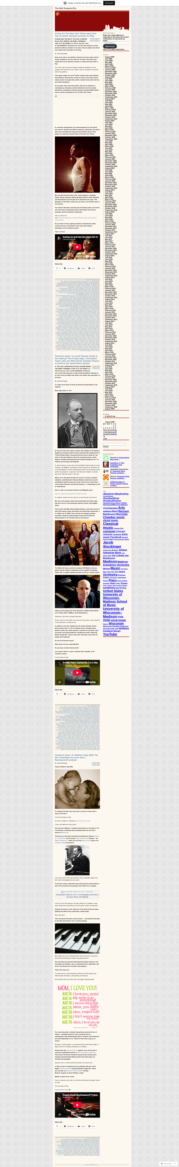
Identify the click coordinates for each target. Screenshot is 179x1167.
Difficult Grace (92, 320)
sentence (82, 342)
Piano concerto (64, 738)
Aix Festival (67, 310)
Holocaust (87, 327)
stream (63, 344)
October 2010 (110, 383)
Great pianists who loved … (119, 458)
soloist (97, 741)
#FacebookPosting (83, 292)
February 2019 (110, 201)
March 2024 (109, 108)
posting (95, 738)
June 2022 (109, 141)
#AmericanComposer (82, 707)
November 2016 (111, 250)
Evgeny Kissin (77, 322)
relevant (86, 340)
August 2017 (109, 234)
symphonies (69, 743)
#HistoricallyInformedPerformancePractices (67, 295)
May (76, 332)
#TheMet (67, 306)
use (78, 745)
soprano (109, 585)
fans (73, 323)
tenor (70, 345)
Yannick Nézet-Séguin (85, 350)
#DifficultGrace (84, 289)
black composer (92, 314)
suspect (58, 345)
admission (58, 724)
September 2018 (111, 210)
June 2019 (109, 194)
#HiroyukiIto (96, 294)
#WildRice (78, 1145)
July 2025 (108, 79)
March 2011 (109, 374)
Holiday (91, 1147)
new (92, 736)
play (57, 1151)
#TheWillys (79, 719)
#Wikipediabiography (85, 721)
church (59, 727)
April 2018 (109, 219)
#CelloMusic (78, 286)
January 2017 (110, 246)
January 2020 (110, 181)
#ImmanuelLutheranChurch (63, 713)
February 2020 (110, 179)
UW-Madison (83, 745)
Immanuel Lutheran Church (79, 731)
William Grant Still (94, 348)
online (61, 337)
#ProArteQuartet (71, 717)
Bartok (80, 312)
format (88, 323)
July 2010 (108, 389)
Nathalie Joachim (90, 334)
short (61, 343)
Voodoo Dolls (68, 748)
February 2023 (110, 132)
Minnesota (76, 333)
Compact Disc (79, 727)
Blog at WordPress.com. (91, 1164)
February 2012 (110, 354)
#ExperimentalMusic (64, 292)
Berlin (70, 314)
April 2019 (109, 197)
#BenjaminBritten (95, 283)
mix (90, 333)
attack (59, 312)
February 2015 (110, 288)
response (88, 739)
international (84, 328)
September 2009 (111, 407)
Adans (62, 310)
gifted (66, 731)
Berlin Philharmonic (77, 314)
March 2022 (109, 146)
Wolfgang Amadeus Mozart (79, 349)
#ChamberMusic (86, 286)
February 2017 (110, 245)
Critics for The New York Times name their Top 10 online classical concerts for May (76, 34)
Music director (71, 736)
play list (72, 339)
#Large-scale (72, 714)
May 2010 (108, 392)
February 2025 (110, 88)
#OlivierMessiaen (95, 300)
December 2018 (111, 205)
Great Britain (85, 1147)
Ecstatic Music (95, 321)
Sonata (86, 343)
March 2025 (109, 86)
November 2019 (111, 184)
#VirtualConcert (85, 307)
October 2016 (110, 252)
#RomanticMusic (95, 1143)
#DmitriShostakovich (94, 289)
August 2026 (109, 57)
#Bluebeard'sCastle (61, 286)
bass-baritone (86, 312)
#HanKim (87, 293)
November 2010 (111, 381)
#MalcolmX (86, 298)
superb (63, 743)
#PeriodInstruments (82, 301)
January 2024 (110, 112)
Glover (90, 325)
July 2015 (108, 279)
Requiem (82, 739)
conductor (72, 318)
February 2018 (110, 223)
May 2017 (108, 239)
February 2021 (110, 157)
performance (113, 577)
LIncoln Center (84, 331)
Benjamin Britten (64, 314)
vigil (58, 348)
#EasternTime (71, 290)
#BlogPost (89, 284)
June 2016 (109, 259)
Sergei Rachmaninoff (82, 838)
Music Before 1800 (66, 334)
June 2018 (109, 215)
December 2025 (111, 71)
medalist (64, 734)
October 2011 (110, 361)
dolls (85, 728)
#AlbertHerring (80, 281)
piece (94, 338)
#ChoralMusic (71, 287)
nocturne (64, 737)
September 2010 (111, 385)
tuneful (93, 743)
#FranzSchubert (72, 293)
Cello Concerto (95, 725)
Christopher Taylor (94, 726)
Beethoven (109, 514)
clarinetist (60, 317)
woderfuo (68, 349)
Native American (80, 736)
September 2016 (111, 254)
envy (64, 730)
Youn (93, 350)
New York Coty (75, 335)
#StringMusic (59, 719)
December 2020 (111, 161)
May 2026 (108, 62)
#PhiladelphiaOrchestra (93, 301)
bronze (71, 725)
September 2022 (111, 139)
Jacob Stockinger (92, 328)
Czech (77, 728)
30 (116, 434)
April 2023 (109, 128)
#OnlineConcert (62, 301)
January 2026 (110, 70)
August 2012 (109, 343)
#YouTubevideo (95, 309)
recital (97, 339)
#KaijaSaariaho (87, 297)
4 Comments (96, 765)
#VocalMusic (68, 721)
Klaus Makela (68, 331)
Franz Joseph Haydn (64, 325)
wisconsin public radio (88, 1155)
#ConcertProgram (94, 287)
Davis (62, 320)
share (57, 343)
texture (74, 345)
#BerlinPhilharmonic (62, 284)
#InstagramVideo (65, 1140)
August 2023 (109, 121)
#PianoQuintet (95, 716)
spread (79, 742)
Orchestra (69, 337)
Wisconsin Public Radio (73, 1070)
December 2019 (111, 183)
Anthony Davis (95, 310)
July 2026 (108, 59)
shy (71, 343)
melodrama (96, 1149)
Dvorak (66, 1147)
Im (68, 328)
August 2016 (109, 256)
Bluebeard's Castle (73, 315)
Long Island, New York (83, 821)
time (75, 346)
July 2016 (108, 257)
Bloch (63, 315)
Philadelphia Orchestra (69, 338)
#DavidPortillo (95, 288)
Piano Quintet (80, 738)
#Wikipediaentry (95, 721)
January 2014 (110, 312)
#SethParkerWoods (78, 304)
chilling (85, 316)
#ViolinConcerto (88, 720)
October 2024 (110, 95)
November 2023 (111, 115)
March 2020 (109, 177)
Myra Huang (82, 334)
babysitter (67, 1146)
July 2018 (108, 214)
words (87, 349)
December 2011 (110, 358)
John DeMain (79, 732)
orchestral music (77, 337)
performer (93, 337)
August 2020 (109, 168)
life (76, 331)
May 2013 (108, 327)
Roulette (97, 340)
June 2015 (109, 281)
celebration (96, 315)
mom (71, 1150)
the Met (90, 345)
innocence (72, 328)
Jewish (63, 329)
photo (77, 338)
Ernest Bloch (65, 322)
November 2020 (111, 163)
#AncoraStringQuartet (93, 707)
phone (94, 1150)
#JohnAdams (73, 297)
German (81, 325)
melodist (69, 734)
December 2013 (111, 314)
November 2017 (111, 228)
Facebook (91, 322)
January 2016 (110, 268)
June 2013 (109, 325)
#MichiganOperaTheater (66, 299)
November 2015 (111, 272)
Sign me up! (110, 46)
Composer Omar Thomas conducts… (117, 472)
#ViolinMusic (96, 720)
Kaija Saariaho (83, 329)
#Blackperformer (82, 284)
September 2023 (111, 119)
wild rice (72, 1155)
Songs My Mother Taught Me (69, 742)
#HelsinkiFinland (95, 293)
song (89, 343)
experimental (85, 322)
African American (65, 724)
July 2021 (108, 148)
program (90, 339)
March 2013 (109, 330)
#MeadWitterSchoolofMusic (92, 714)
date (95, 318)
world (84, 749)
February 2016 (110, 267)
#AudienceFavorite (72, 708)
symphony (63, 345)
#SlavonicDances (80, 717)
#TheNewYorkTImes (75, 306)
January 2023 (110, 133)
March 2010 (109, 396)
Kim (60, 331)
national (97, 334)
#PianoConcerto (79, 716)
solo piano (92, 741)
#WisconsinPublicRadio (87, 1145)
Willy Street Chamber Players (85, 748)
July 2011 (108, 367)
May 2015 (108, 283)
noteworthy (82, 335)
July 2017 (108, 236)
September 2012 (111, 341)
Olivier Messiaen (90, 335)
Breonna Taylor (85, 315)
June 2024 (109, 102)
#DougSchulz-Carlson (61, 290)
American (73, 724)
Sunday (62, 1152)
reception (77, 739)
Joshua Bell (76, 329)
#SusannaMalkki (65, 305)
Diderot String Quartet (77, 320)
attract (58, 725)
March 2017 (109, 243)
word (78, 749)
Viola (61, 348)
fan (70, 323)
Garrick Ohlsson (72, 1050)
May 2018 (108, 217)
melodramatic (59, 1150)
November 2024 (111, 93)
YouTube (97, 350)
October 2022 (110, 137)
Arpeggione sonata (91, 311)
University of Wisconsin (67, 744)
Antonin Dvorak (65, 1068)
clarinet (97, 316)
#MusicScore (67, 1141)
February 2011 (110, 376)
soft (82, 343)
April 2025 (109, 84)
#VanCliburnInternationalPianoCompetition (72, 720)
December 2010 (111, 380)
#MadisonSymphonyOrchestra (91, 1140)
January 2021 (110, 159)
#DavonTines (64, 289)
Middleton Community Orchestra (84, 734)
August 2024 (109, 99)
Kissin (63, 331)
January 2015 (110, 290)
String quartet (68, 344)
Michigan (58, 333)
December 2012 (111, 336)
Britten (91, 315)
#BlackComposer (72, 284)
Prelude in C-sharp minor (74, 1151)
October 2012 (110, 339)
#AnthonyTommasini (83, 282)
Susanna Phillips (95, 344)
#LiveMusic (71, 298)
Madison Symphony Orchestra (74, 733)
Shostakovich (66, 343)
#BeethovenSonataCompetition (75, 283)
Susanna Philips (86, 344)
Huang (93, 327)
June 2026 (109, 61)
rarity (94, 339)
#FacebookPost (74, 292)
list (92, 331)
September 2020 (111, 166)
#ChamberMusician (77, 709)
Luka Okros (85, 1149)
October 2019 (110, 186)
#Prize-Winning (86, 1143)
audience (76, 312)
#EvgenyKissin (95, 290)
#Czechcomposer (74, 710)
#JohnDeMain (95, 713)
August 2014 (109, 299)
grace (94, 325)
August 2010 (109, 387)
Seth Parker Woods (94, 342)
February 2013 (110, 332)
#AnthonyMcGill (73, 282)
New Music (60, 335)
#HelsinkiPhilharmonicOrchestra (84, 294)
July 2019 (108, 192)
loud (80, 1149)
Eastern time (87, 321)
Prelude (65, 1151)
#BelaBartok (87, 283)
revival (92, 739)
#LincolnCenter (63, 298)
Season (57, 741)
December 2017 (111, 226)
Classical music (95, 280)
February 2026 (110, 68)
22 (114, 432)
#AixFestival (73, 281)
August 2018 (109, 212)
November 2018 (111, 206)
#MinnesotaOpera (77, 299)
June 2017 (109, 237)
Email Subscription (108, 33)
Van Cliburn (90, 745)
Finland (77, 323)
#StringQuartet (95, 304)
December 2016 (111, 248)
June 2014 (109, 303)
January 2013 (110, 334)
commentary (85, 317)
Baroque (76, 1146)
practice (61, 1151)
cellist (61, 316)
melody (74, 734)
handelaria (114, 463)
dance (81, 728)
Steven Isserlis (95, 343)
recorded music (69, 340)
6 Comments (96, 368)
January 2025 (110, 90)
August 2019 (109, 190)
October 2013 (110, 318)
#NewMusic (79, 300)
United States (92, 346)
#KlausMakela (95, 297)
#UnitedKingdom (61, 1145)
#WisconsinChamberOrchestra (83, 722)
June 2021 (109, 150)
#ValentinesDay (77, 307)
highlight (97, 326)
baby (63, 1146)
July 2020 (108, 170)
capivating (84, 725)
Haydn (70, 326)
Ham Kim (65, 326)
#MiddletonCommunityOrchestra (73, 715)
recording (76, 340)
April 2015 (109, 285)
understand (75, 1152)
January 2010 (110, 400)
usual (98, 346)
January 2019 (110, 203)
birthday (85, 314)
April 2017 (109, 241)
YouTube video (96, 749)
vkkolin (80, 348)
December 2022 (111, 135)
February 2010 (110, 398)
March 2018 (109, 221)
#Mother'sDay (60, 1141)
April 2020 (109, 175)
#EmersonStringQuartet (86, 710)
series (86, 342)
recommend (62, 340)
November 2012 (111, 338)
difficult (86, 320)
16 (116, 430)
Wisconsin (58, 349)
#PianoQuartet (87, 716)
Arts (98, 311)
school (89, 1151)
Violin (75, 747)
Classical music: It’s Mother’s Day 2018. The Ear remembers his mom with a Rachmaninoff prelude (76, 757)
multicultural (60, 736)
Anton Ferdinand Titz (80, 311)
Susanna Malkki (77, 344)
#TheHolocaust (95, 305)
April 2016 (109, 263)
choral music (91, 316)
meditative (80, 332)
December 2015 (111, 270)
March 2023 (109, 130)
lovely (92, 732)
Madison (66, 332)
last (74, 331)
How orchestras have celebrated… (117, 464)
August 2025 (109, 77)
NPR (116, 572)
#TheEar (88, 305)
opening (69, 737)
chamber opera (79, 316)
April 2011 (109, 372)
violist (69, 348)
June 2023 (109, 124)
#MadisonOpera (81, 714)
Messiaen (86, 332)
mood (93, 333)
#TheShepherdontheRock (87, 306)
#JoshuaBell (80, 297)
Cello (64, 316)
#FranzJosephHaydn (94, 292)
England (59, 322)
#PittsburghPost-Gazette (83, 303)
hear (70, 731)
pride (82, 1151)
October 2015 (110, 274)
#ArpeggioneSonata (62, 283)
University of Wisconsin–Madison (67, 745)
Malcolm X (71, 332)
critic (91, 318)
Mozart (97, 333)
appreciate (96, 1145)
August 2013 (109, 321)
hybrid (96, 327)
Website (105, 624)
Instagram (96, 1147)
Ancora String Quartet (82, 724)
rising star (91, 340)
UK (71, 1152)
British (81, 1146)
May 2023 (108, 126)
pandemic (84, 337)
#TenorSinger (82, 305)
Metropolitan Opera (94, 332)
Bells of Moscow (61, 840)
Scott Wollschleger (70, 342)
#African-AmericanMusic (70, 707)
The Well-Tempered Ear (65, 8)
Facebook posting (64, 323)
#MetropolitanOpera (94, 298)
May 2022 (108, 143)
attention (71, 312)
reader (72, 739)
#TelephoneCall (95, 1144)
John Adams (68, 329)
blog (67, 315)
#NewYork (74, 1141)
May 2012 (108, 349)
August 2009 (109, 409)
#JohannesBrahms (86, 713)
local (62, 332)
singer (74, 343)
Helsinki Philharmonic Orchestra (86, 326)
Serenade (62, 741)
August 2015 (109, 277)
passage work (88, 1150)
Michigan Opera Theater (67, 333)
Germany (86, 325)
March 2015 (109, 287)
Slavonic (75, 741)
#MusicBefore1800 (87, 299)
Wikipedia (74, 748)
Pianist (81, 338)
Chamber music (71, 316)
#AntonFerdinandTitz (94, 282)
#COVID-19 (88, 288)
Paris (89, 337)
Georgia (80, 1147)
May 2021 (108, 152)
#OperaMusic (71, 716)
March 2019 (109, 199)
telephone (67, 1152)
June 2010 (109, 391)
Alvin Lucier (88, 310)
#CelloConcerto (95, 708)
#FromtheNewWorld (94, 711)
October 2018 (110, 208)
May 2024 (108, 104)
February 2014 (110, 310)
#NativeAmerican (95, 715)
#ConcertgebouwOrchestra (83, 287)
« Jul (105, 438)
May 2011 (108, 370)
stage (83, 742)
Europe (71, 322)
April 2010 (109, 394)
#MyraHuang (62, 300)
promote (68, 739)
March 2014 (109, 308)
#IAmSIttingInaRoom (84, 295)
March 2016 (109, 265)
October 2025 (110, 75)
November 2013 (111, 316)
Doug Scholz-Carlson (72, 321)
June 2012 (109, 347)
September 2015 (111, 276)
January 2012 (110, 356)
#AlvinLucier (88, 281)
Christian (87, 726)
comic (74, 317)
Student (124, 585)
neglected (87, 736)
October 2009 (110, 405)
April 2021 (109, 153)
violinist (65, 348)
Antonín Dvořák (92, 724)
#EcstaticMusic (80, 290)
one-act (97, 335)
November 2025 (111, 73)
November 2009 (111, 403)
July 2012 (108, 345)
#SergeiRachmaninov (78, 1144)
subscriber (58, 743)
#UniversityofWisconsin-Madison (91, 719)
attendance (65, 312)
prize (86, 1151)
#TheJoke (61, 306)
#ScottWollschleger (67, 304)
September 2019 (111, 188)
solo (88, 741)
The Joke (84, 345)
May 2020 (108, 174)
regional (82, 340)
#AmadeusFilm (95, 281)
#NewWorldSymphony (61, 716)
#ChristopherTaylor (64, 710)
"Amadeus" (66, 281)
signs (70, 741)
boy (79, 315)
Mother (74, 1150)
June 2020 (109, 172)
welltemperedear (116, 482)
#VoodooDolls (76, 721)
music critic (75, 334)
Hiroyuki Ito (59, 327)
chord (89, 1146)
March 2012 (109, 352)
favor (91, 730)
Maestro (85, 733)
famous (75, 1147)
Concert (97, 317)
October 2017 (110, 230)
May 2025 (108, 82)
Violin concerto (81, 747)
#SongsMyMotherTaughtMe (92, 717)
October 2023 (110, 117)
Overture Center (85, 737)
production (84, 339)
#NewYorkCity (86, 300)
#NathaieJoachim (70, 300)
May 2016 (108, 261)
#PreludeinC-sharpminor (76, 1143)
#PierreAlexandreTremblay (70, 303)
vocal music (86, 348)
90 (59, 310)
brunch (85, 1146)
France (97, 323)
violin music (88, 747)
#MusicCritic (96, 299)
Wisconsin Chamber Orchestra (68, 749)
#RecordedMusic (95, 303)
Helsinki (75, 326)
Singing (78, 343)
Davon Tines (68, 320)
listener (95, 331)
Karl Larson (90, 329)
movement (96, 734)
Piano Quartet (72, 738)
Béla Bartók (94, 312)
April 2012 (109, 350)
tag (68, 345)
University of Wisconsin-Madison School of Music (86, 744)
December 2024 (111, 91)
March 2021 (109, 155)
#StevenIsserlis (87, 304)
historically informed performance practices (74, 327)
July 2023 (108, 122)
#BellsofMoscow (78, 1139)
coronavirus (87, 318)
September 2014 (111, 298)
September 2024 (111, 97)
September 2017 (111, 232)
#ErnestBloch (87, 290)
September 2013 (111, 319)
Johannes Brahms (70, 732)
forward (93, 323)
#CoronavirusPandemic (79, 288)
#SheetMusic (87, 1144)
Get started (109, 3)
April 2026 (109, 64)
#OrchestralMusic (71, 301)
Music (59, 334)
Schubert (58, 342)
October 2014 (110, 296)
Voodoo (62, 748)
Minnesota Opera (84, 333)
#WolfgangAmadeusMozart (63, 309)
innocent (78, 328)
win (75, 1155)
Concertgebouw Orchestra (63, 318)
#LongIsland (73, 1140)
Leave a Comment (94, 40)
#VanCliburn (58, 720)
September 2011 (111, 363)
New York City (67, 335)
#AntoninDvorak (63, 708)
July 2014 (108, 301)
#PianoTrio (60, 303)
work (81, 749)
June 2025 (109, 81)
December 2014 (111, 292)
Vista (76, 348)
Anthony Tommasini (70, 311)
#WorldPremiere (75, 309)
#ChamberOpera (95, 286)
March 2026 (109, 66)
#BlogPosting (96, 284)
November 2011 (111, 360)
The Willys (88, 743)
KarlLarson (96, 329)
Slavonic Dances (82, 741)
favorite (95, 730)
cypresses (72, 728)
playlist (76, 339)
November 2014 (111, 294)
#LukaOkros (80, 1140)
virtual (73, 348)
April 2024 (109, 106)
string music (88, 742)
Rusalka (97, 739)
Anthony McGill (60, 311)
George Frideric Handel (121, 539)
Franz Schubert (74, 325)
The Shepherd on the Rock (66, 346)
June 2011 (109, 369)
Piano (85, 338)
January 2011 (110, 378)
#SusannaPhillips (74, 305)
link (89, 331)
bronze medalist (77, 725)
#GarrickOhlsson (95, 1139)
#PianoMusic (96, 1141)
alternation (81, 310)
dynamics (81, 321)
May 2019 (108, 195)
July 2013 (108, 323)
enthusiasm (59, 730)
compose (86, 727)
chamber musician (72, 726)
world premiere (94, 349)
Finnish (81, 323)
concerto (61, 728)
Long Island (75, 1149)
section (77, 342)
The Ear (79, 345)
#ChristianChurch (94, 709)
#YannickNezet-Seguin (85, 309)
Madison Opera (62, 733)
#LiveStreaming (78, 298)
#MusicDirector (86, 715)
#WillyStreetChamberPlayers (67, 722)
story (59, 344)
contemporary (79, 318)
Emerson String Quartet (93, 728)
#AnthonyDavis (64, 282)
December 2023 (111, 113)
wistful (64, 349)
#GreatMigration (81, 293)
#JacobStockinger (94, 295)
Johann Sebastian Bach (115, 551)
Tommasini (79, 346)
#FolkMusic (85, 711)
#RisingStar (58, 304)
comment (79, 317)
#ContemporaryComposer (65, 288)
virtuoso (94, 747)
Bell (98, 312)
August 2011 (109, 365)
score (63, 342)
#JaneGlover (66, 297)
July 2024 (108, 101)
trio (84, 346)
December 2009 (111, 401)
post (80, 339)
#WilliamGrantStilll (94, 307)
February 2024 (110, 110)
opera (64, 337)
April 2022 (109, 144)
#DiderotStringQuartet (74, 289)
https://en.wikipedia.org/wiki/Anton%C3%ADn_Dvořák (71, 493)
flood (85, 323)
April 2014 (109, 307)
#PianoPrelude (65, 1143)
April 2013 (109, 329)
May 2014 (108, 305)
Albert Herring (74, 310)
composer (91, 317)
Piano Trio (89, 338)
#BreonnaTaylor (70, 286)
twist (86, 346)
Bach (72, 1146)
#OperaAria (80, 1141)
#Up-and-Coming (70, 1145)
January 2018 (110, 225)
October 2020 (110, 164)
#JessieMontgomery (76, 713)
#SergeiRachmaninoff (66, 1144)
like (79, 331)
